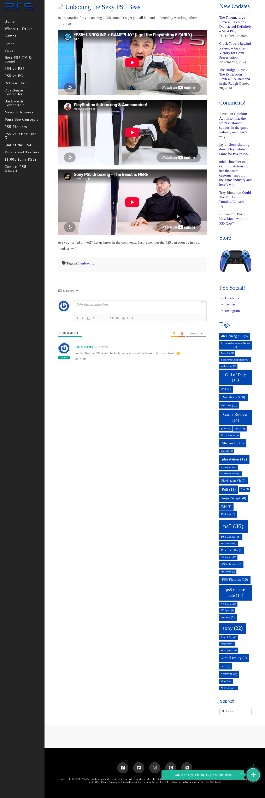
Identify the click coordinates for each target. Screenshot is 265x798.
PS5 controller (231, 550)
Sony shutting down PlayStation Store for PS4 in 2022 (235, 149)
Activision (227, 353)
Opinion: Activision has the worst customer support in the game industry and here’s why (235, 175)
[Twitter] (138, 767)
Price (245, 489)
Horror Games (230, 435)
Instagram (232, 311)
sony (233, 628)
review (228, 617)
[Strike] (94, 318)
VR (225, 666)
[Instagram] (154, 767)
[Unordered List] (106, 318)
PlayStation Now (230, 473)
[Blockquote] (111, 318)
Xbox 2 (226, 681)
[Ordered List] (100, 318)
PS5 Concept (231, 536)
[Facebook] (122, 767)
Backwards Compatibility (235, 359)
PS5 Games (231, 564)
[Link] (123, 318)
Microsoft (233, 443)
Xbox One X (228, 688)
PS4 (226, 506)
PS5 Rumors (228, 604)
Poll (229, 489)
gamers (226, 428)
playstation (234, 459)
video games (229, 650)
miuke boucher (230, 162)
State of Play (228, 637)
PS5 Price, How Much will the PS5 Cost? (233, 218)
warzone (229, 674)
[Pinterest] (170, 767)
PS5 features (228, 557)
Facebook (232, 298)
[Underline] (88, 318)
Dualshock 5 (233, 397)
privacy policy (191, 782)
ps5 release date (235, 592)
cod (226, 389)
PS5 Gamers (84, 346)
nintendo (227, 451)
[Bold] (77, 318)
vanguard (227, 644)
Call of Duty (235, 377)
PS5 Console (228, 543)
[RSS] (186, 767)
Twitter (230, 304)
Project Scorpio (233, 498)
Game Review (235, 417)
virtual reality (234, 658)
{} (128, 317)
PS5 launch (228, 572)
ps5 (233, 526)
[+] (134, 317)
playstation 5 (228, 467)
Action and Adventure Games (235, 345)
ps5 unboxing (84, 263)
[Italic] (83, 318)
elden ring (229, 405)
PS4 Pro (228, 514)
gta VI (240, 428)
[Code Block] (117, 318)
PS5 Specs (227, 610)
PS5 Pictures (235, 579)
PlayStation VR (233, 480)
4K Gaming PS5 (234, 336)
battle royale (228, 366)
